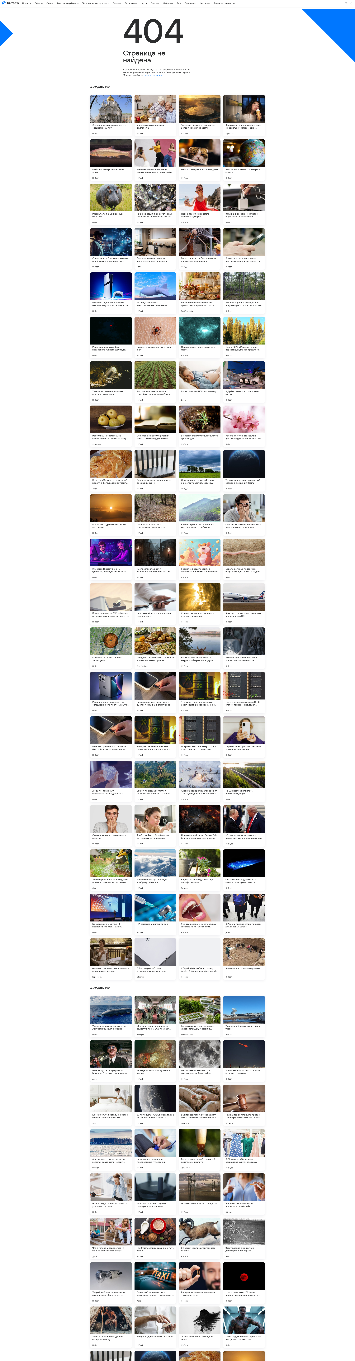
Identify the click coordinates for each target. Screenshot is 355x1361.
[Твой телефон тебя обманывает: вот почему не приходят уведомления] (155, 826)
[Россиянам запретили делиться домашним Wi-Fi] (155, 471)
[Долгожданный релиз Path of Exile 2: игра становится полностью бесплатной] (199, 826)
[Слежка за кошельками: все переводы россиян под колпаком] (111, 1003)
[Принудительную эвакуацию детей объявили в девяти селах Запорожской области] (199, 1092)
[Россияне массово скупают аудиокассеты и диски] (199, 1003)
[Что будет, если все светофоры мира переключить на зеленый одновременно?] (111, 1136)
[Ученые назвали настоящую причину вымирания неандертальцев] (111, 382)
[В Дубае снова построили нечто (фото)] (244, 382)
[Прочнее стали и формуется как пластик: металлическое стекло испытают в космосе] (155, 204)
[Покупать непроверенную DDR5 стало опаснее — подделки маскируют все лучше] (244, 692)
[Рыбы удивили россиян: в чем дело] (111, 160)
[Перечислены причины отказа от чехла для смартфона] (244, 737)
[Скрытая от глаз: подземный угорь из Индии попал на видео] (244, 559)
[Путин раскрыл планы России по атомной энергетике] (244, 1181)
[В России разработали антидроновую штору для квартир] (155, 959)
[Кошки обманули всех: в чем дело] (199, 160)
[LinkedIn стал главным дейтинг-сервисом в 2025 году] (199, 1225)
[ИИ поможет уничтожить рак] (155, 914)
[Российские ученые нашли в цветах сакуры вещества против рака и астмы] (244, 426)
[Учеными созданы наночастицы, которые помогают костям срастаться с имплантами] (199, 914)
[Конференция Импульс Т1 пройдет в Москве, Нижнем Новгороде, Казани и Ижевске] (111, 914)
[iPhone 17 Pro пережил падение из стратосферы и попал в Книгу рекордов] (244, 1225)
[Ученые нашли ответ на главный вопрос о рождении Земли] (244, 471)
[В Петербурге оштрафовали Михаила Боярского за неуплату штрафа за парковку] (111, 1327)
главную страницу (153, 75)
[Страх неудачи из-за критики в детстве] (111, 826)
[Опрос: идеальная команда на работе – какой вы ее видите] (155, 1181)
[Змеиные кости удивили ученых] (244, 959)
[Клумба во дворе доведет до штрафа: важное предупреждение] (199, 870)
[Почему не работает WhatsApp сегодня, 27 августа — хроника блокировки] (155, 1225)
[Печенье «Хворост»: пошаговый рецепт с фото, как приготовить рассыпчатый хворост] (111, 471)
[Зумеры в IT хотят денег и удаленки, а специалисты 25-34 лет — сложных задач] (111, 559)
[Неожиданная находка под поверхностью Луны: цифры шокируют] (199, 1327)
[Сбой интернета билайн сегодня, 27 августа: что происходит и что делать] (199, 1136)
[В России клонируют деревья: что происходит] (199, 426)
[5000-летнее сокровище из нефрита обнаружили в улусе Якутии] (199, 648)
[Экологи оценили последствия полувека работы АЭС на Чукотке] (244, 293)
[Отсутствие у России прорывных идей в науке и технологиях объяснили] (111, 249)
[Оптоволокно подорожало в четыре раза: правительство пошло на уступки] (244, 870)
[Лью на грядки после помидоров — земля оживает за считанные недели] (111, 870)
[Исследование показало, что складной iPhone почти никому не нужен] (111, 692)
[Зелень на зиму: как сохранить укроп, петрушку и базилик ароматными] (199, 1283)
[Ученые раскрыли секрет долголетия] (155, 115)
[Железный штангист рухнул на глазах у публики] (244, 1136)
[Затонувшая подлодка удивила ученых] (155, 1327)
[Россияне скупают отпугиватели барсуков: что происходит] (199, 1181)
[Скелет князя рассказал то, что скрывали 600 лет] (111, 115)
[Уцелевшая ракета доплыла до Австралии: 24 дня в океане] (111, 1283)
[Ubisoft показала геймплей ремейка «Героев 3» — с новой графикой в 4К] (155, 781)
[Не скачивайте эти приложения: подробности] (155, 604)
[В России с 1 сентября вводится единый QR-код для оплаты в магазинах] (244, 1092)
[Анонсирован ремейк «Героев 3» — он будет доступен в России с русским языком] (199, 781)
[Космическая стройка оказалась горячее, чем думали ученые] (155, 1047)
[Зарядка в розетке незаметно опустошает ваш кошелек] (244, 204)
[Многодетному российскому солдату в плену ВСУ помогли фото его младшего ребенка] (155, 1283)
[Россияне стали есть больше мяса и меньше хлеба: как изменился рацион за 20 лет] (199, 1047)
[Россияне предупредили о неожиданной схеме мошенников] (199, 559)
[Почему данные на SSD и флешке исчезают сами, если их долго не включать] (111, 604)
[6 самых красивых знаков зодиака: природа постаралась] (111, 959)
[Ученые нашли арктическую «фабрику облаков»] (155, 870)
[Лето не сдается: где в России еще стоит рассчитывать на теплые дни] (199, 471)
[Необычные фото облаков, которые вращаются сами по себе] (111, 1225)
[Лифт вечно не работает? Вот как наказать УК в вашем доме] (155, 1003)
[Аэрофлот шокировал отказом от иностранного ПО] (244, 604)
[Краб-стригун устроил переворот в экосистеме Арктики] (111, 1092)
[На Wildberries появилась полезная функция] (244, 781)
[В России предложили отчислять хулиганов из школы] (244, 914)
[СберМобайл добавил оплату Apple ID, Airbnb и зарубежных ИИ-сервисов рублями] (199, 959)
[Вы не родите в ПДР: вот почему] (199, 382)
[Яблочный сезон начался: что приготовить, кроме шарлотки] (199, 293)
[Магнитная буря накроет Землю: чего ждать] (111, 515)
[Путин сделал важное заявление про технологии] (155, 1136)
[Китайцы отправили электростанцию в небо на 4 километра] (155, 293)
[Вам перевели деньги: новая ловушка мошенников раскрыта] (244, 249)
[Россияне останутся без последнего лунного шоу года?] (111, 337)
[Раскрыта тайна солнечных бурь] (155, 1092)
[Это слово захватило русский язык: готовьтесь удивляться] (155, 426)
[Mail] (4, 3)
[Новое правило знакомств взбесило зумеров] (199, 204)
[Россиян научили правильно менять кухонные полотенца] (155, 249)
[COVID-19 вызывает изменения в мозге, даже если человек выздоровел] (244, 515)
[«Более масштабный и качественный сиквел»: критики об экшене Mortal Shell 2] (155, 559)
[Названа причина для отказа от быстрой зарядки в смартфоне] (155, 692)
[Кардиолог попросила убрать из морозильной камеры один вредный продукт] (244, 115)
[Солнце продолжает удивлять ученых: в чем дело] (199, 604)
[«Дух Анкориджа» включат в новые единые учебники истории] (244, 826)
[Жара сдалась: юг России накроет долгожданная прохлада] (199, 249)
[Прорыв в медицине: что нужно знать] (155, 337)
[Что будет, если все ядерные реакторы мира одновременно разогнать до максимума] (199, 692)
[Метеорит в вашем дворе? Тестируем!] (111, 648)
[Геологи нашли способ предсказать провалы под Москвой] (155, 515)
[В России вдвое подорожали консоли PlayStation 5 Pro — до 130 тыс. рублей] (111, 293)
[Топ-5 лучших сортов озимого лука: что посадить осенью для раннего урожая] (244, 1003)
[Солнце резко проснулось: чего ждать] (199, 337)
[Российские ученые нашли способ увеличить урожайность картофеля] (155, 382)
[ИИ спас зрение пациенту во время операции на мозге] (244, 648)
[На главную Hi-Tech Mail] (12, 3)
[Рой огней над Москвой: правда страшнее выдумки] (244, 1327)
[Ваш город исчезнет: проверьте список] (244, 160)
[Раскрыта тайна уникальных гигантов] (111, 204)
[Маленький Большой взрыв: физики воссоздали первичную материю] (111, 1181)
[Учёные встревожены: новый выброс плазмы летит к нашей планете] (244, 1047)
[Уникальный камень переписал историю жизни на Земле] (199, 115)
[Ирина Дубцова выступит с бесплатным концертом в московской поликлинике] (111, 1047)
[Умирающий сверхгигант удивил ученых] (244, 1283)
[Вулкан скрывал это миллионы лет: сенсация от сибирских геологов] (199, 515)
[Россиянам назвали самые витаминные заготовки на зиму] (111, 426)
